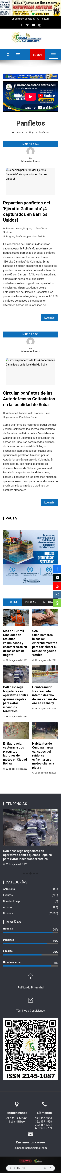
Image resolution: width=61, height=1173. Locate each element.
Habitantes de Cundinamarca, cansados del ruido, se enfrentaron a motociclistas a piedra (43, 755)
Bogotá (27, 228)
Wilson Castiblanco (30, 161)
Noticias (7, 232)
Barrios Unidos (14, 228)
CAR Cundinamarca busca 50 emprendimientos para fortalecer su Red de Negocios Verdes (44, 643)
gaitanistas (12, 417)
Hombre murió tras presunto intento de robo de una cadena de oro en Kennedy (44, 695)
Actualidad (12, 413)
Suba (47, 413)
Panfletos (21, 236)
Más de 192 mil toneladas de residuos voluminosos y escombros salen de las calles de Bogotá (15, 643)
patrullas (32, 236)
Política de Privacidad (31, 987)
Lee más (49, 317)
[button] (30, 8)
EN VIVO (37, 54)
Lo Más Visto (40, 228)
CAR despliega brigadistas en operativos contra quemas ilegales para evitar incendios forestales (15, 699)
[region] (30, 8)
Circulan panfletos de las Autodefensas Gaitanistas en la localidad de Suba (29, 398)
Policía (41, 236)
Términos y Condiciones (30, 1010)
